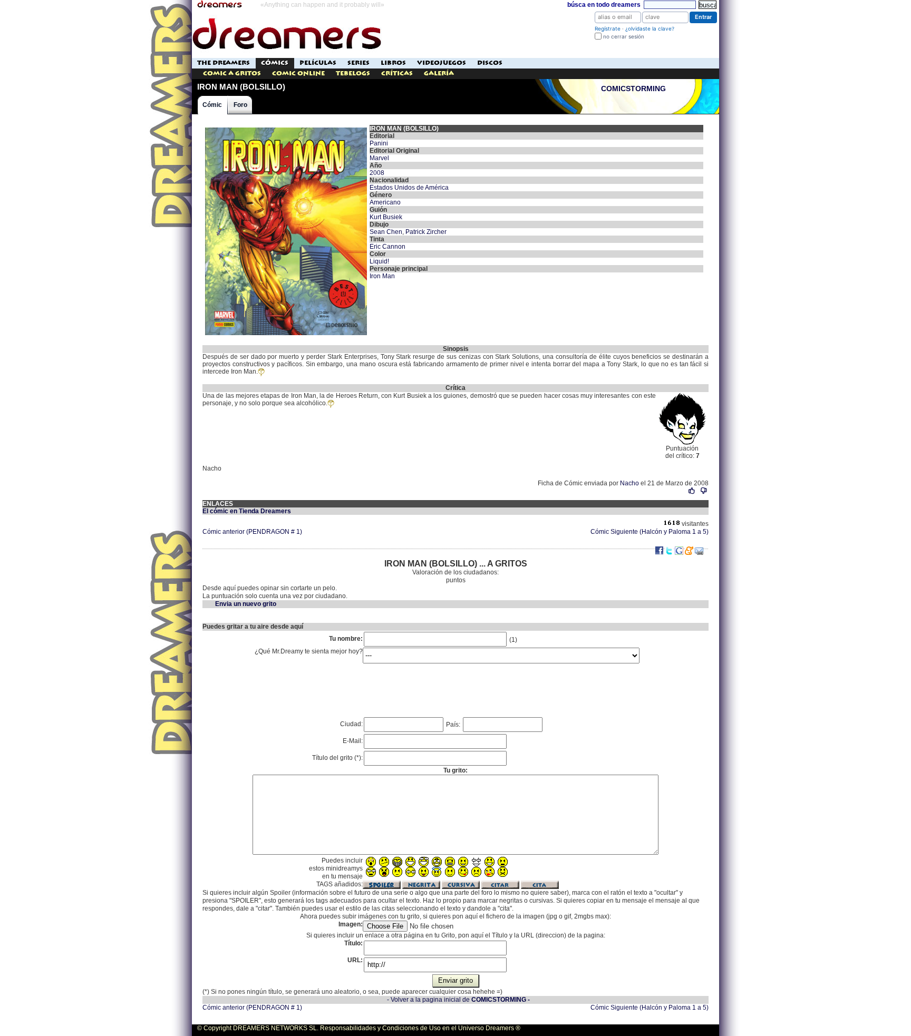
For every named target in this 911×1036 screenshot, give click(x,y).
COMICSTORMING (633, 89)
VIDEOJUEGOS (441, 63)
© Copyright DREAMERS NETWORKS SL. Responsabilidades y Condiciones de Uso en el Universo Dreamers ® (358, 1028)
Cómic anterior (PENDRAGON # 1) (252, 531)
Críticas (397, 73)
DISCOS (489, 63)
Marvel (379, 158)
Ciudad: (351, 724)
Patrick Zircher (426, 232)
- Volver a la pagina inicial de (458, 999)
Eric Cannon (387, 246)
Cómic (212, 105)
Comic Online (298, 73)
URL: (355, 960)
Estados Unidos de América (409, 187)
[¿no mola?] (704, 491)
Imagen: (350, 924)
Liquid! (379, 261)
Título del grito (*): (337, 757)
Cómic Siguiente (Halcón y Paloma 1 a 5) (649, 531)
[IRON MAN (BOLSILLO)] (286, 128)
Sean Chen (386, 232)
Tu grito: (455, 770)
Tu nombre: (346, 638)
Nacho (629, 483)
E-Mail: (353, 741)
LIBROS (393, 63)
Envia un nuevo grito (245, 604)
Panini (379, 143)
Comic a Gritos (232, 73)
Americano (385, 202)
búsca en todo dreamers (604, 4)
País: (454, 724)
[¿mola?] (692, 491)
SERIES (358, 63)
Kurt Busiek (386, 217)
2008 (377, 173)
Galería (439, 73)
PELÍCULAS (317, 63)
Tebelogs (353, 73)
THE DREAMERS (223, 63)
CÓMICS (274, 63)
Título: (353, 943)
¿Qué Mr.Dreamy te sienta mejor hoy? (309, 651)
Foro (240, 105)
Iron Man (382, 276)
